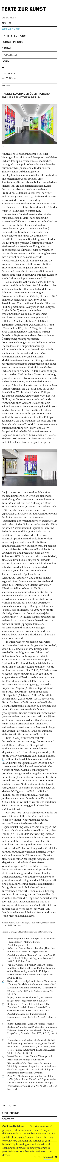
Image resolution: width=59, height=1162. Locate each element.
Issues (6, 23)
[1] (3, 146)
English (5, 18)
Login (5, 61)
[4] (51, 521)
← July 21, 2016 (8, 73)
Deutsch (13, 18)
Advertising (10, 1113)
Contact (8, 1119)
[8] (3, 759)
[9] (53, 895)
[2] (49, 229)
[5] (50, 585)
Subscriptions (12, 42)
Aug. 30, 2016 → (9, 78)
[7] (49, 717)
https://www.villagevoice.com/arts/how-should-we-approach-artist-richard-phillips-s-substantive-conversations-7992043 (31, 1069)
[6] (18, 617)
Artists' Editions (14, 35)
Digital (6, 48)
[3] (44, 279)
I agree (48, 1157)
